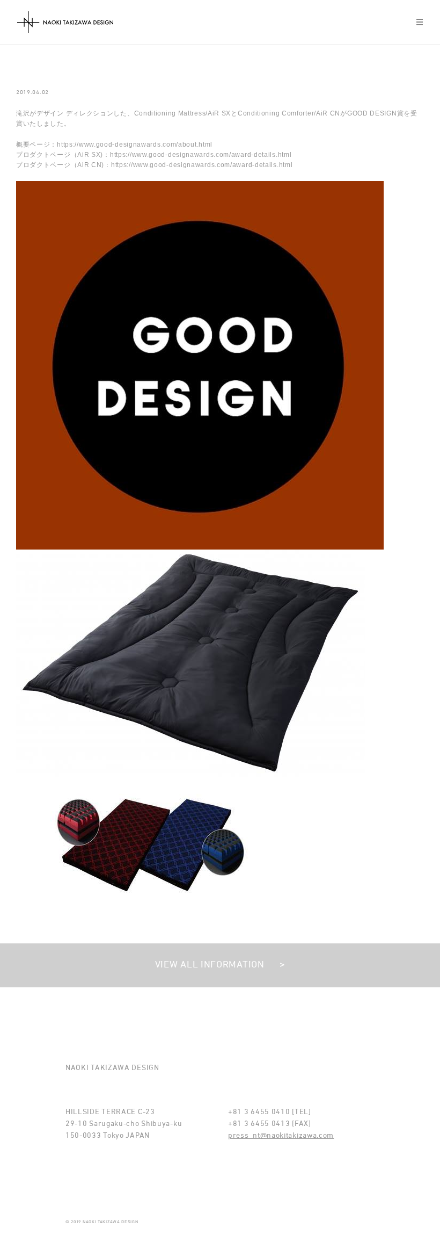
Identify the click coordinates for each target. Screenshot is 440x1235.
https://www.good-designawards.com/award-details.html (200, 154)
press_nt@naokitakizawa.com (281, 1135)
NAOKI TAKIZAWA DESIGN (65, 22)
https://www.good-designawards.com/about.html (134, 144)
